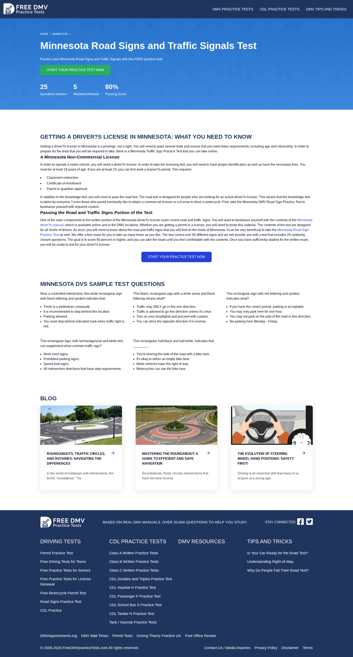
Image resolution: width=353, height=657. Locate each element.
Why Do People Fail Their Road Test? (278, 570)
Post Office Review (200, 636)
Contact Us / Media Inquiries (227, 648)
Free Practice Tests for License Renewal (65, 581)
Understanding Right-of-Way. (270, 562)
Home (44, 34)
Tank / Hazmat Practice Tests (133, 622)
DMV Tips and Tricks (326, 9)
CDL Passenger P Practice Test (135, 596)
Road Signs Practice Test (60, 602)
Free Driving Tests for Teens (63, 562)
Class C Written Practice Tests (134, 570)
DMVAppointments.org (58, 636)
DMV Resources (201, 541)
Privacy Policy (266, 648)
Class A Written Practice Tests (133, 553)
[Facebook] (301, 523)
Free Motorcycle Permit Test (63, 593)
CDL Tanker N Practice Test (131, 614)
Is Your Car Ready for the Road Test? (277, 553)
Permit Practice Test (56, 553)
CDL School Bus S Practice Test (135, 605)
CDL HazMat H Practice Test (132, 588)
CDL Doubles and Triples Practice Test (140, 579)
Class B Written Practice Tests (134, 562)
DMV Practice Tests (233, 9)
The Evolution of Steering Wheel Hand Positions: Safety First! (272, 448)
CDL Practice (51, 610)
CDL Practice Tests (279, 9)
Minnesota (60, 34)
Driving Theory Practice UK (159, 636)
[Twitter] (309, 523)
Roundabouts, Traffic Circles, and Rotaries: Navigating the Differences (81, 448)
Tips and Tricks (269, 541)
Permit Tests (122, 636)
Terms (308, 648)
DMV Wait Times (94, 636)
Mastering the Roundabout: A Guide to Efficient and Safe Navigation (176, 448)
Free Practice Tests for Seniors (65, 570)
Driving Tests (60, 541)
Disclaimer (290, 648)
